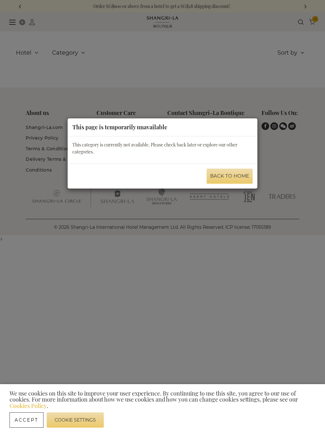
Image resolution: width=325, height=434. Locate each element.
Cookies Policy (28, 406)
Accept (26, 420)
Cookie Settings (75, 420)
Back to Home (229, 176)
